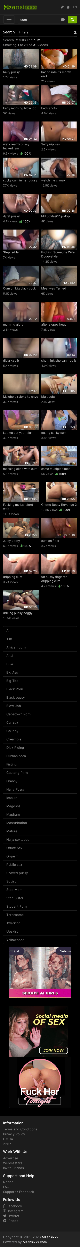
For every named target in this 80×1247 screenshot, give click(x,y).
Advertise (10, 1158)
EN (75, 7)
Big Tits (12, 681)
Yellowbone (15, 940)
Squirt (11, 881)
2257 (7, 1144)
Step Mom (14, 890)
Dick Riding (15, 748)
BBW (10, 664)
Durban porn (16, 756)
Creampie (13, 739)
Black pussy (15, 697)
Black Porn (14, 689)
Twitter (12, 1216)
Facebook (13, 1206)
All (8, 630)
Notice (8, 1182)
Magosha (13, 806)
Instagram (14, 1211)
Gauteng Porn (17, 773)
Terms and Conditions (20, 1129)
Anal (9, 656)
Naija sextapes (17, 839)
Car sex (12, 722)
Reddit (12, 1221)
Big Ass (12, 672)
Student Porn (16, 906)
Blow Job (13, 706)
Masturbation (16, 823)
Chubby (12, 731)
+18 (9, 639)
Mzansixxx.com (35, 1242)
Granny (11, 781)
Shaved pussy (17, 873)
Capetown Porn (18, 714)
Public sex (14, 865)
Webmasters (12, 1163)
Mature (11, 831)
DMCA (8, 1139)
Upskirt (12, 931)
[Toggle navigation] (9, 19)
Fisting (11, 764)
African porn (16, 647)
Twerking (13, 923)
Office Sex (14, 848)
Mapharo (13, 814)
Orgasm (12, 856)
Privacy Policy (14, 1134)
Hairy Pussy (15, 789)
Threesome (15, 915)
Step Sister (14, 898)
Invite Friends (13, 1168)
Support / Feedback (18, 1192)
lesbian (11, 798)
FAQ (6, 1187)
